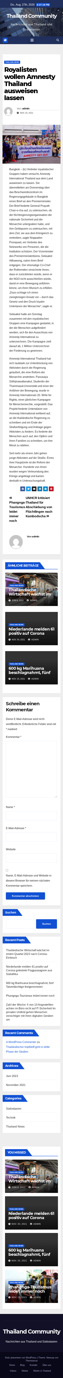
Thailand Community (31, 16)
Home (12, 1365)
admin (26, 108)
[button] (57, 40)
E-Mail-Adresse (16, 828)
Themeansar (32, 1360)
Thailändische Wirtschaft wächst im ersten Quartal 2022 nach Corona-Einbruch (31, 596)
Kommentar (13, 736)
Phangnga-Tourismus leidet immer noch (30, 995)
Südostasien (13, 1108)
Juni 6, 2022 (19, 1187)
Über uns (47, 1365)
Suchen (10, 912)
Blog (22, 1365)
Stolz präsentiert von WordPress (21, 1357)
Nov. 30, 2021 (19, 1224)
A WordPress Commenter (21, 1042)
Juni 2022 (12, 1076)
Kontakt (33, 1365)
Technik (10, 1117)
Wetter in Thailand (42, 1371)
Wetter (25, 1371)
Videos (13, 1371)
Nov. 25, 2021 (19, 1261)
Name (10, 807)
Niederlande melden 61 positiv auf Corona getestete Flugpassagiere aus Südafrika (29, 970)
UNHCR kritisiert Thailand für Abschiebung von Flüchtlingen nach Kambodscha (39, 507)
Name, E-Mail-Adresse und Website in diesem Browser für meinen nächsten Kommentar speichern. (28, 880)
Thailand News (12, 62)
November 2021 (16, 1085)
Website (11, 849)
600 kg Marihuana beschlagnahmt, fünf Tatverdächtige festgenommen (29, 674)
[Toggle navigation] (32, 40)
